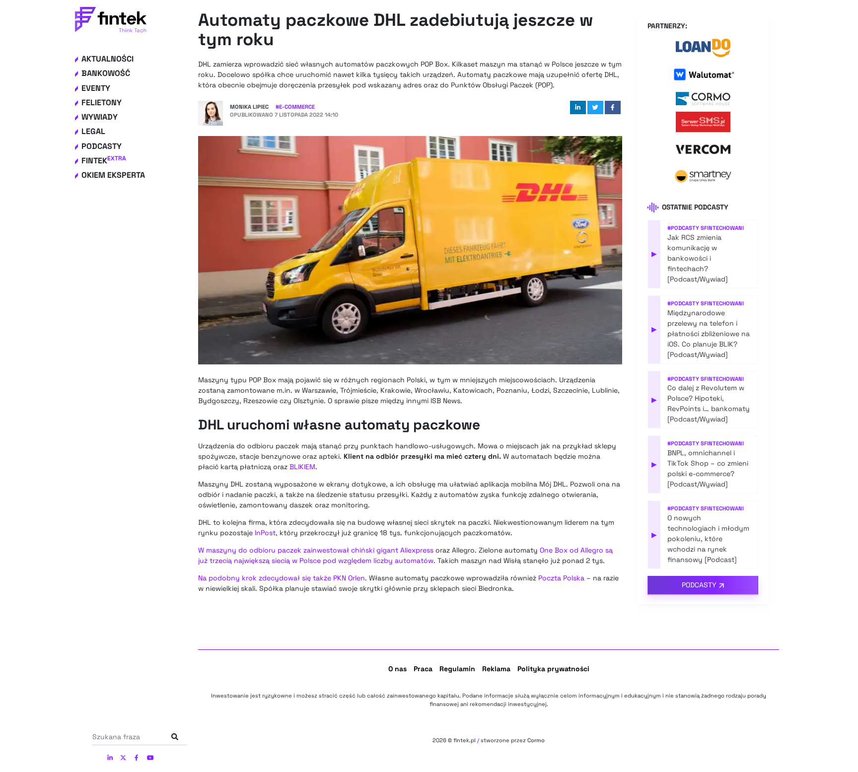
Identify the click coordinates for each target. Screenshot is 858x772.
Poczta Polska (561, 577)
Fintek (103, 160)
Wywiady (99, 117)
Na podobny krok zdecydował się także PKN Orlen (281, 577)
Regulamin (457, 668)
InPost (265, 532)
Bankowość (105, 73)
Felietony (101, 102)
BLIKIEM (302, 466)
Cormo (536, 740)
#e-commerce (295, 106)
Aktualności (107, 59)
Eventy (95, 88)
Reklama (496, 668)
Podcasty (101, 146)
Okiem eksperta (113, 175)
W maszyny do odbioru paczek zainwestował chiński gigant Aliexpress (315, 550)
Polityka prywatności (553, 668)
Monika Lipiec (249, 106)
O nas (397, 668)
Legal (93, 131)
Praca (423, 668)
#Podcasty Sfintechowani (705, 227)
